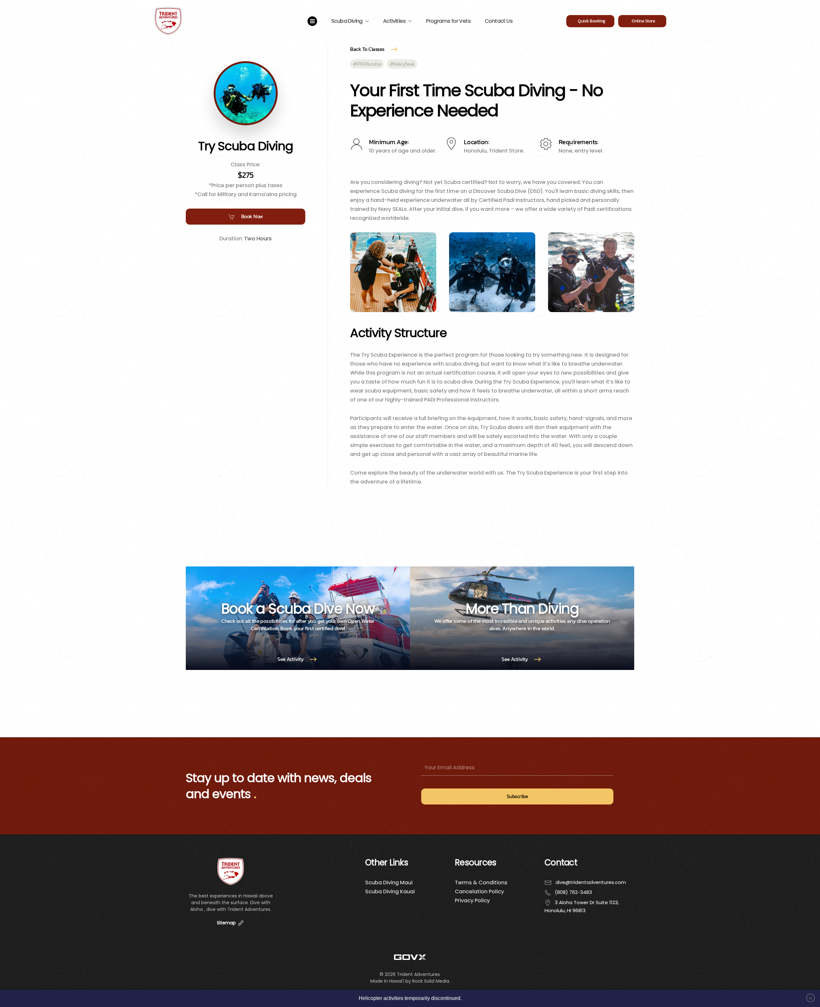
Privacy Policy (472, 900)
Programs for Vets (448, 21)
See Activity (290, 659)
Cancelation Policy (479, 891)
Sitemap (227, 923)
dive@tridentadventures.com (590, 882)
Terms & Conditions (481, 882)
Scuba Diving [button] (347, 21)
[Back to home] (168, 21)
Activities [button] (394, 21)
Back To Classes (367, 49)
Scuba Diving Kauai (390, 891)
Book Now (252, 216)
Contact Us (498, 21)
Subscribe (517, 796)
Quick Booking (590, 21)
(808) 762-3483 (573, 892)
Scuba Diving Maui (389, 882)
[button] (312, 21)
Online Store (642, 21)
